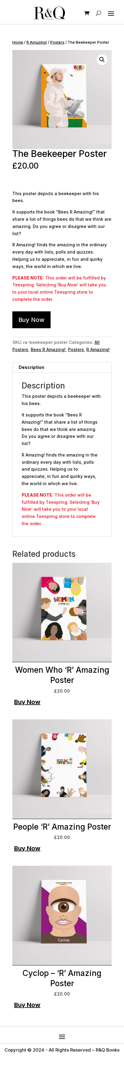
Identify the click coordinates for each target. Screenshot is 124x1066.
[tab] (62, 367)
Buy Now (31, 319)
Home (17, 42)
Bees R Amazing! (48, 349)
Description (31, 367)
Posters (57, 42)
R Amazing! (36, 42)
